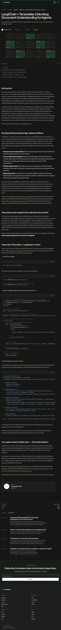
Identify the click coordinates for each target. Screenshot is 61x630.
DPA (32, 616)
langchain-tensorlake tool (17, 250)
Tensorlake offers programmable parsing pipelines (20, 196)
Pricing (3, 614)
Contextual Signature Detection (17, 201)
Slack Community (49, 474)
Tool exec (3, 600)
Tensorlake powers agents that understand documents (14, 72)
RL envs (3, 602)
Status (33, 602)
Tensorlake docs (26, 471)
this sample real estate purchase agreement (24, 365)
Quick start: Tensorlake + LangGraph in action (13, 74)
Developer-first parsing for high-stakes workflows (14, 70)
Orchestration (4, 604)
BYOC (2, 606)
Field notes (4, 9)
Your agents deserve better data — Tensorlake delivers (15, 77)
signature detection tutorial (41, 469)
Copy (52, 261)
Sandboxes (3, 598)
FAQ (2, 618)
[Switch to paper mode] (54, 2)
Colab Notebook (27, 253)
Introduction (5, 67)
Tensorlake (7, 2)
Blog (2, 612)
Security (33, 618)
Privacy (33, 614)
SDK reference (34, 600)
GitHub (33, 604)
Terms (33, 612)
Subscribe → (30, 579)
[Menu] (58, 2)
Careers (3, 616)
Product (10, 9)
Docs (32, 598)
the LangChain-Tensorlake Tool (14, 466)
